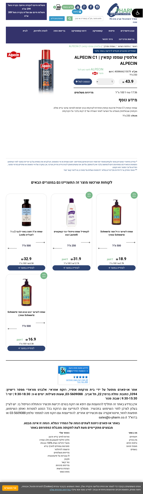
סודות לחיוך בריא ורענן (59, 436)
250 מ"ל (71, 246)
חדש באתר (68, 7)
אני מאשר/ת (10, 488)
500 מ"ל (26, 246)
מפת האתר (64, 471)
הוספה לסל (84, 82)
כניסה (76, 11)
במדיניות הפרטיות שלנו (60, 489)
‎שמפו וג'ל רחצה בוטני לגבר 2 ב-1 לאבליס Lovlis (26, 233)
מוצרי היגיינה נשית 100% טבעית (54, 443)
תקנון (66, 459)
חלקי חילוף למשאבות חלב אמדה (54, 440)
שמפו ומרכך (109, 46)
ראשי (134, 46)
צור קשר (65, 462)
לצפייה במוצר (27, 268)
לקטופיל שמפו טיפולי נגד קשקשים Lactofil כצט (71, 233)
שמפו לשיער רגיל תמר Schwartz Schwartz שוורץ (116, 233)
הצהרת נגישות (63, 468)
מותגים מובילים (57, 18)
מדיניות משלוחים (83, 93)
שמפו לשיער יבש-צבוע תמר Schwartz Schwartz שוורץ (26, 313)
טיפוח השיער (124, 46)
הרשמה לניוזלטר (62, 449)
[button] (137, 13)
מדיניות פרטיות (62, 465)
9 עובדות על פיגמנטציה (58, 456)
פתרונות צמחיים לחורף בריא (56, 446)
